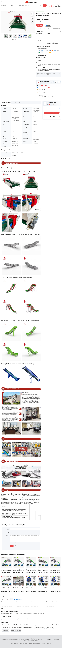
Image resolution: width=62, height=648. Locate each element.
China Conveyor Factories (7, 624)
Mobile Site (29, 638)
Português (17, 639)
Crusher (2, 601)
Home (2, 8)
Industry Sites (42, 637)
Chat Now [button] (49, 25)
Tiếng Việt (29, 640)
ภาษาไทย (57, 639)
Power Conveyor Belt (54, 624)
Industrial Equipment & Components (10, 8)
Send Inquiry (40, 25)
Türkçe (25, 640)
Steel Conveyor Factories (19, 624)
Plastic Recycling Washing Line (51, 601)
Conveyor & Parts (20, 8)
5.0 (48, 104)
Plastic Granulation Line (5, 604)
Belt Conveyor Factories (30, 624)
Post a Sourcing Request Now (16, 547)
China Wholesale (30, 637)
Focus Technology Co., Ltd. (23, 643)
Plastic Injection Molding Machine (22, 606)
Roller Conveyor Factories (42, 624)
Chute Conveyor (14, 618)
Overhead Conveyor (23, 618)
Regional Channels (49, 637)
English (9, 639)
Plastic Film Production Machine (52, 604)
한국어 (48, 639)
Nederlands (40, 639)
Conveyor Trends (5, 630)
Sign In (38, 96)
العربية (44, 639)
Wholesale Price (36, 637)
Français (22, 639)
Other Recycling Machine (50, 606)
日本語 (51, 639)
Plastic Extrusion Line (35, 604)
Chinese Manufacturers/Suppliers (20, 637)
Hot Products (5, 637)
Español (13, 639)
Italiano (32, 639)
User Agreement (37, 643)
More (2, 632)
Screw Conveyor (5, 618)
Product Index (55, 637)
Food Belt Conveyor (6, 627)
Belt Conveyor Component (17, 627)
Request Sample (56, 28)
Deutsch (35, 639)
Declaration (43, 643)
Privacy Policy (49, 643)
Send (12, 545)
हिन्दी (54, 639)
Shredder (17, 601)
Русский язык (27, 639)
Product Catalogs (18, 599)
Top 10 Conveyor (50, 627)
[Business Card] (59, 107)
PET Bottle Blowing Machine (6, 606)
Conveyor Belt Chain (28, 627)
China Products (11, 637)
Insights (33, 638)
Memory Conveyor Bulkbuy (16, 630)
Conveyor (26, 8)
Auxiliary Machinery (34, 606)
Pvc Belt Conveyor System (39, 627)
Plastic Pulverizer (34, 601)
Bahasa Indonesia (35, 640)
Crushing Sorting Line (20, 604)
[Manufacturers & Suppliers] (31, 2)
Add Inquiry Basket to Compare (18, 39)
